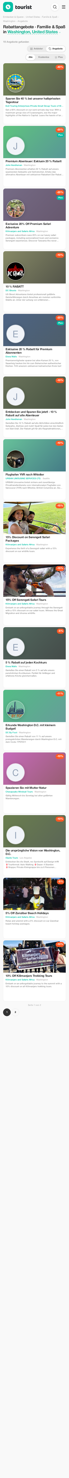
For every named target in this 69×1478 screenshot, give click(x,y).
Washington (9, 21)
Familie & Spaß (49, 17)
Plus (60, 57)
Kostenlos (43, 57)
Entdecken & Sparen (13, 17)
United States (33, 17)
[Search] (55, 7)
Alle (31, 57)
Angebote (57, 49)
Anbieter (38, 49)
